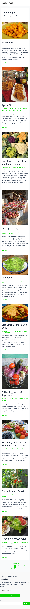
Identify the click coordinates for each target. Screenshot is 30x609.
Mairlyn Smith (8, 3)
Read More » (5, 63)
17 (18, 566)
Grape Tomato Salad (13, 491)
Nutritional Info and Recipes (16, 167)
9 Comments (5, 108)
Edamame (7, 277)
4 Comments (5, 45)
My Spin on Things (14, 232)
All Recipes (15, 331)
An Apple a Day (10, 228)
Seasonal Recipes (14, 45)
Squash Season (10, 42)
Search (2, 601)
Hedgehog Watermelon (14, 538)
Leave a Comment (6, 331)
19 (24, 566)
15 (12, 566)
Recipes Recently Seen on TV (19, 542)
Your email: (3, 588)
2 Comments (5, 232)
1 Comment (5, 167)
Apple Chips (8, 105)
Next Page (15, 569)
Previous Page (15, 563)
